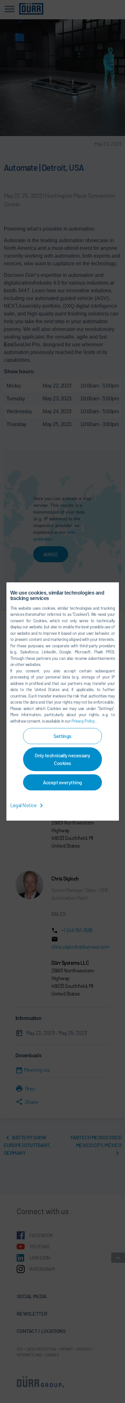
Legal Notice (24, 805)
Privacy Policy (83, 721)
